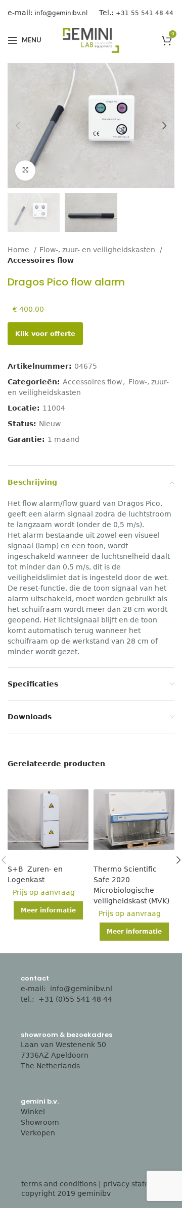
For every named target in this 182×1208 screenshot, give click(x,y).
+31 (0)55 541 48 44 (76, 999)
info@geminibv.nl (81, 989)
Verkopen (38, 1133)
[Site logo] (91, 40)
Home (19, 250)
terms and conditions (59, 1184)
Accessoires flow (41, 260)
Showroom (40, 1122)
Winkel (33, 1112)
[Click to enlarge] (25, 170)
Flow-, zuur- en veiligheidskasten (98, 250)
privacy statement (135, 1184)
